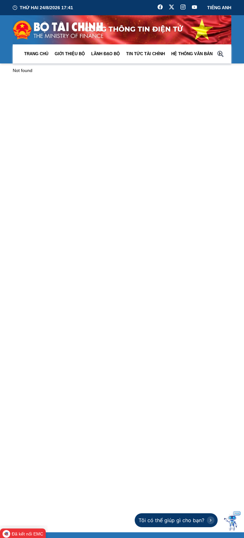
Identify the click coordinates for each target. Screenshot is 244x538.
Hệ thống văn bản (192, 53)
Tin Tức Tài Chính (145, 53)
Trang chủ (36, 53)
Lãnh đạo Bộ (105, 53)
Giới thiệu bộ (70, 53)
